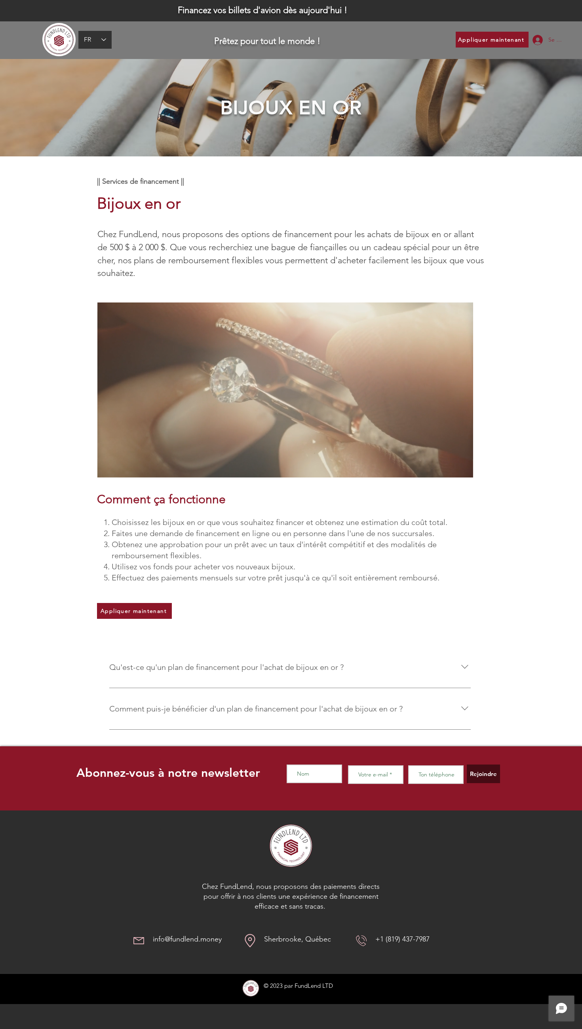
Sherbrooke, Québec (297, 939)
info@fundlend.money (187, 939)
